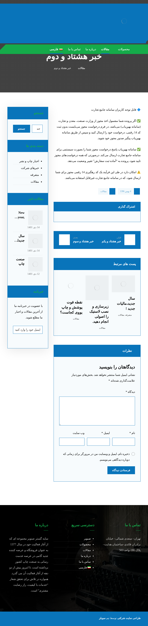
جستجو (21, 128)
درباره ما (86, 556)
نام (132, 432)
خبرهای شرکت (30, 167)
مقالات (103, 191)
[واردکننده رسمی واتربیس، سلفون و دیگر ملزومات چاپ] (124, 21)
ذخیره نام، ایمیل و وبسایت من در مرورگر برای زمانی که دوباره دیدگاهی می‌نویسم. (96, 456)
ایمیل (105, 432)
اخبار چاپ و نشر (29, 161)
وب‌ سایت (78, 432)
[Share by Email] (65, 216)
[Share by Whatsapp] (107, 216)
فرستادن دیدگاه (121, 470)
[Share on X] (128, 216)
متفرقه (128, 315)
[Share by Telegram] (86, 216)
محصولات (85, 544)
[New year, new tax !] (35, 217)
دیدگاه (130, 391)
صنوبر (87, 538)
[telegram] (11, 49)
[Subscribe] (17, 330)
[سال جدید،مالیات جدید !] (35, 241)
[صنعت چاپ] (35, 264)
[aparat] (25, 49)
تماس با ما (85, 561)
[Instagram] (18, 49)
